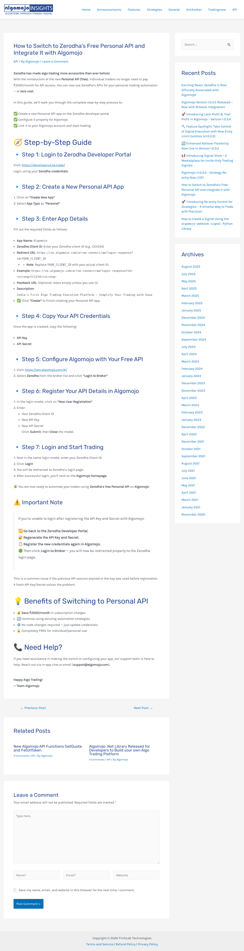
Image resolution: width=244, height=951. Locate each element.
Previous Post (33, 708)
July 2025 (188, 274)
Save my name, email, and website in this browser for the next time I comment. (76, 890)
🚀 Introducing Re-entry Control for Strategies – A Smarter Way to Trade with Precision (207, 206)
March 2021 (189, 500)
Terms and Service (99, 944)
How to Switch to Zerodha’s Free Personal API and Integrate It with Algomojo (205, 189)
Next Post (143, 708)
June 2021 (188, 478)
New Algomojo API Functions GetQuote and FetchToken (48, 748)
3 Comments (96, 759)
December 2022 (193, 427)
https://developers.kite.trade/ (43, 165)
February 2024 (192, 368)
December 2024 (193, 317)
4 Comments (21, 755)
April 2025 (189, 288)
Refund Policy (126, 944)
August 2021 (190, 463)
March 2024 (190, 361)
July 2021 (188, 470)
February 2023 (192, 412)
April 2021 (188, 492)
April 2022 (189, 434)
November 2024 (193, 325)
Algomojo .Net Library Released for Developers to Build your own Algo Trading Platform (119, 750)
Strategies (154, 9)
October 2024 (191, 332)
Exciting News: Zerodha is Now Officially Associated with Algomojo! (203, 90)
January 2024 (191, 376)
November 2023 (193, 390)
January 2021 (190, 507)
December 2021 (192, 441)
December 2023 (193, 383)
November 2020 (193, 514)
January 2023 (191, 420)
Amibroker (194, 9)
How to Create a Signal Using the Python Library (207, 223)
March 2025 (190, 295)
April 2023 (189, 398)
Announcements (109, 9)
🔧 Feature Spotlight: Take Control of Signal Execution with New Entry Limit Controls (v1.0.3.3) (206, 131)
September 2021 (193, 456)
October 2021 (191, 449)
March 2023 (190, 405)
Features (134, 9)
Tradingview (217, 9)
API (234, 9)
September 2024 (193, 339)
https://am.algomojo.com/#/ (46, 370)
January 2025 (191, 310)
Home (86, 9)
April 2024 (189, 354)
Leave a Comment (55, 61)
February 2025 (192, 303)
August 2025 (190, 266)
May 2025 (188, 281)
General (174, 9)
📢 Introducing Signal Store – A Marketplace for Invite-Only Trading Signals (207, 160)
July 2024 (188, 347)
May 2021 (188, 485)
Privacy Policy (148, 944)
